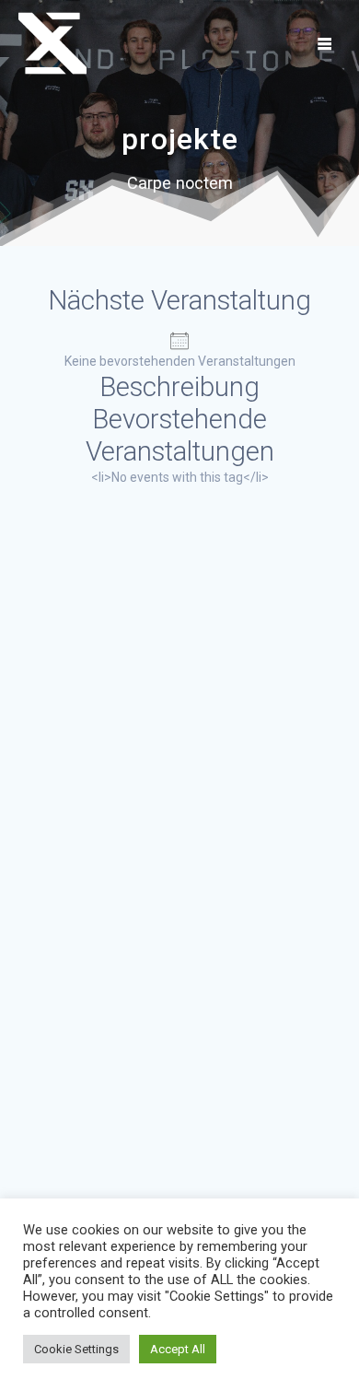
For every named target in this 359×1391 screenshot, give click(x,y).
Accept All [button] (177, 1349)
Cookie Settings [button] (76, 1349)
